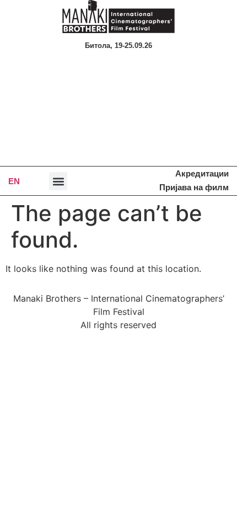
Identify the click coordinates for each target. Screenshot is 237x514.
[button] (58, 181)
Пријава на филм (194, 187)
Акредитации (202, 173)
